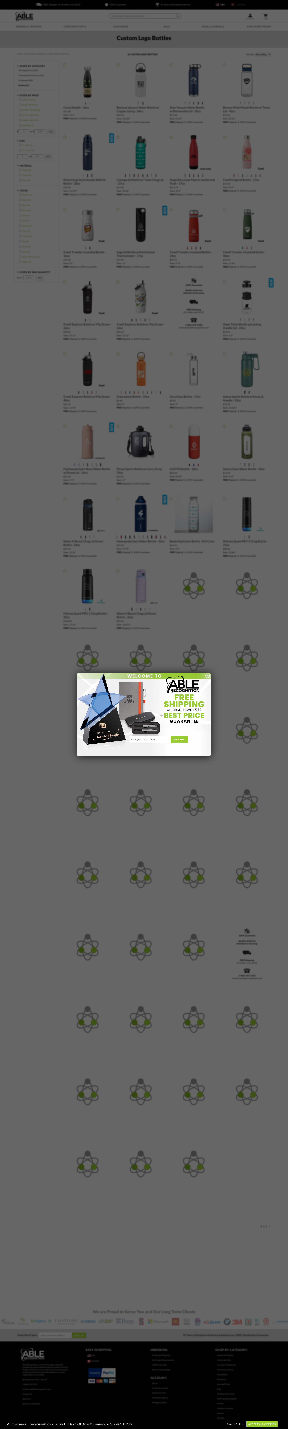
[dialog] (144, 714)
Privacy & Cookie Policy (121, 1424)
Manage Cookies (235, 1424)
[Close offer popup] (207, 676)
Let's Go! (179, 739)
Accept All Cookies (262, 1424)
